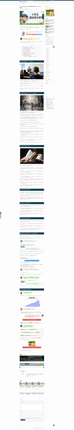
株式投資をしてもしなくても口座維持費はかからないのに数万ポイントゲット (31, 56)
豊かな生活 (47, 73)
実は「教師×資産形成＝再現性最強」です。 (27, 55)
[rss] (52, 0)
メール (21, 413)
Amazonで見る (28, 34)
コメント (22, 403)
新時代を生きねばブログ (23, 1)
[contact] (53, 0)
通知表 (20, 354)
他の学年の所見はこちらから (26, 54)
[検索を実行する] (53, 46)
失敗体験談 (48, 58)
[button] (22, 363)
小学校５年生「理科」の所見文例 (49, 103)
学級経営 (47, 57)
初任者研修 (47, 56)
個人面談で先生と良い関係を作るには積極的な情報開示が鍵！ (32, 283)
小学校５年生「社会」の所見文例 (49, 102)
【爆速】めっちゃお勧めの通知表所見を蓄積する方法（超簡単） (32, 248)
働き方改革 (47, 55)
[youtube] (51, 0)
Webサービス (47, 74)
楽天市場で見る (34, 34)
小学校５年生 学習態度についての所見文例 (27, 47)
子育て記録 (47, 75)
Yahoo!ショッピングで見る (39, 34)
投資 (47, 67)
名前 (21, 411)
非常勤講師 (47, 66)
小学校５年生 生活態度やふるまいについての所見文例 (28, 48)
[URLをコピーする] (0, 217)
